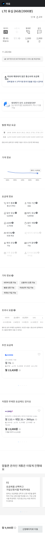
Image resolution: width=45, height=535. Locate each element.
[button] (18, 385)
